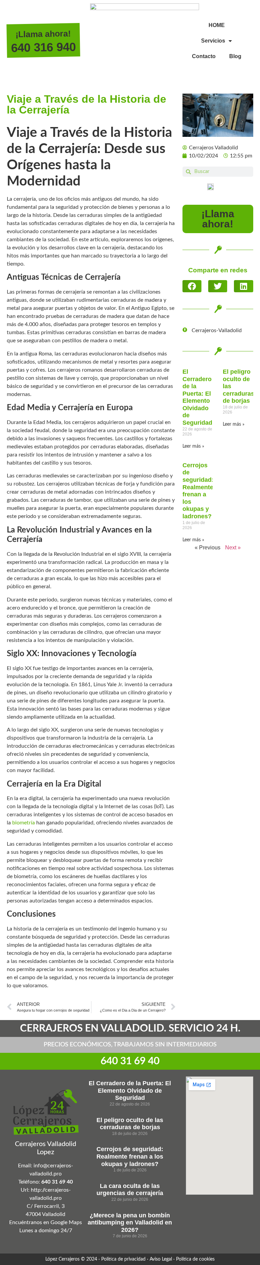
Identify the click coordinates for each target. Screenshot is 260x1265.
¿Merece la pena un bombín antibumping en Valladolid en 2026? (130, 1222)
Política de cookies (195, 1259)
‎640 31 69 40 (130, 1061)
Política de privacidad (123, 1259)
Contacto (204, 56)
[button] (191, 286)
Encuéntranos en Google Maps (45, 1222)
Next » (233, 547)
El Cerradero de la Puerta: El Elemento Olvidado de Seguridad (197, 397)
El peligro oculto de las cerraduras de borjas (129, 1124)
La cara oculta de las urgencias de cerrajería (129, 1190)
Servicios (213, 41)
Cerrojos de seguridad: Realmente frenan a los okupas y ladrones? (198, 491)
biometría (23, 822)
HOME (217, 25)
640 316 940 (43, 47)
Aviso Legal (161, 1259)
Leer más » (193, 446)
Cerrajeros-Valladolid (217, 330)
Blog (235, 56)
